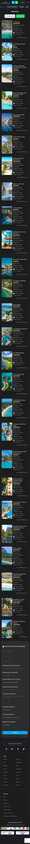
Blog (4, 796)
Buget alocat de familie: (9, 722)
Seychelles (18, 772)
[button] (28, 2)
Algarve (18, 785)
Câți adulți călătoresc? (9, 706)
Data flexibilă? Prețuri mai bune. (11, 679)
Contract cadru (7, 809)
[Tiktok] (24, 749)
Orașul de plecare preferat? (10, 686)
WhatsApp (21, 16)
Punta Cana (19, 762)
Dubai (4, 775)
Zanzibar (5, 772)
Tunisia (5, 769)
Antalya (21, 6)
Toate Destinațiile (12, 6)
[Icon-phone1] (13, 2)
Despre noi (6, 803)
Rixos (17, 778)
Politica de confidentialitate (10, 816)
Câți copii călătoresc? (8, 714)
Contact (5, 800)
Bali (27, 6)
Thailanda (5, 785)
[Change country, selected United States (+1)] (4, 661)
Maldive (5, 765)
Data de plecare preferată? (10, 672)
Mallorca (18, 782)
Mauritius (5, 782)
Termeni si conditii (7, 813)
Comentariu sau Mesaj (8, 693)
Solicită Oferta (10, 16)
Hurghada (18, 769)
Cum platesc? (6, 806)
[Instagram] (12, 749)
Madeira (5, 778)
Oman (17, 765)
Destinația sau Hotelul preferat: (11, 665)
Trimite (15, 732)
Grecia (17, 775)
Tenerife (18, 759)
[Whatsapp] (16, 2)
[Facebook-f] (18, 749)
